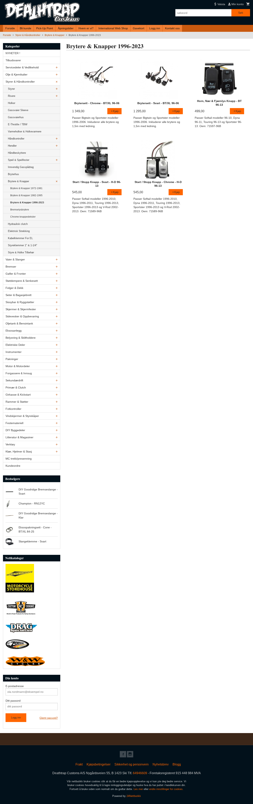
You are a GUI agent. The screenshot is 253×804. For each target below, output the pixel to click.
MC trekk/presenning (19, 458)
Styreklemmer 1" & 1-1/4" (22, 245)
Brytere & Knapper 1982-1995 (26, 195)
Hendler (12, 145)
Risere (11, 95)
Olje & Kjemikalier (16, 74)
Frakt (79, 764)
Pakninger (12, 359)
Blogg (177, 764)
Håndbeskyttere (17, 152)
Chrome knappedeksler (23, 216)
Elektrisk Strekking (19, 231)
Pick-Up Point (44, 28)
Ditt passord (13, 700)
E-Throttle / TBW (17, 124)
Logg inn (154, 28)
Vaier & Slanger (15, 259)
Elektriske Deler (15, 344)
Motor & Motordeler (18, 366)
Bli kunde (25, 28)
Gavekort (138, 28)
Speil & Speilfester (18, 159)
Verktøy (10, 444)
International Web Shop (113, 28)
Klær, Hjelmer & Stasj (19, 451)
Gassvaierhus (16, 117)
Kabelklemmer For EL (20, 238)
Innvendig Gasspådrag (21, 167)
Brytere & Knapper (18, 181)
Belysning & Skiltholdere (21, 337)
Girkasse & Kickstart (18, 394)
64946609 (140, 773)
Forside (10, 28)
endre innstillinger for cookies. (166, 789)
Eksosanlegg (14, 330)
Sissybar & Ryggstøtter (20, 302)
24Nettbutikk (133, 796)
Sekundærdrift (14, 380)
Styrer (11, 88)
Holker (11, 103)
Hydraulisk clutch (18, 223)
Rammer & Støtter (17, 401)
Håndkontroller (16, 138)
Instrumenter (14, 351)
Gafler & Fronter (16, 273)
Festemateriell (14, 423)
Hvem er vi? (85, 28)
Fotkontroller (13, 408)
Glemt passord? (49, 717)
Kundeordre (13, 465)
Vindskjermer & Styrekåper (22, 416)
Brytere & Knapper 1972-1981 (26, 188)
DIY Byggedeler (15, 430)
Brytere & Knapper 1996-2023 (27, 202)
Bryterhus (13, 174)
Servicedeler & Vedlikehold (22, 67)
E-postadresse (15, 686)
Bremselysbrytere (19, 209)
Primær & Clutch (16, 387)
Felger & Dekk (14, 287)
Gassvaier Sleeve (18, 110)
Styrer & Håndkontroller (20, 81)
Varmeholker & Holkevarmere (24, 131)
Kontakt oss (172, 28)
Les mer (139, 789)
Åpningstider (66, 28)
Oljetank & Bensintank (19, 323)
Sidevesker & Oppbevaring (22, 316)
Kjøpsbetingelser (98, 764)
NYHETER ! (13, 53)
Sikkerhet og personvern (131, 764)
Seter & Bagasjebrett (18, 295)
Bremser (11, 266)
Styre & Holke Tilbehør (21, 252)
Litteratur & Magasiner (19, 437)
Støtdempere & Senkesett (22, 280)
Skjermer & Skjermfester (21, 309)
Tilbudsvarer (13, 60)
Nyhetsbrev (161, 764)
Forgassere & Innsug (19, 373)
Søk (240, 12)
